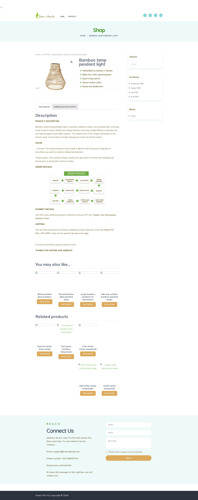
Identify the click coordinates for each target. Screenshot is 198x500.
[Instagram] (150, 15)
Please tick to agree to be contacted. (125, 452)
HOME (62, 16)
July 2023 (134, 92)
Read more (45, 302)
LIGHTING (46, 54)
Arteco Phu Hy (42, 495)
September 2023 (137, 84)
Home (37, 54)
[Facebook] (145, 15)
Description (44, 106)
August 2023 (136, 88)
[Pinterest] (161, 15)
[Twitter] (155, 15)
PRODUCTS (72, 16)
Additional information (65, 106)
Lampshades (56, 54)
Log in (133, 116)
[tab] (44, 106)
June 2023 (135, 97)
